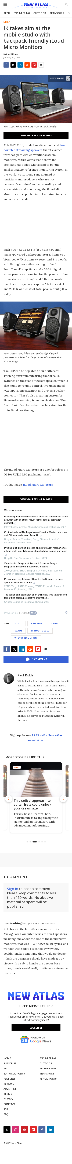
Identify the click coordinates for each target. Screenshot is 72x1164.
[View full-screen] (68, 78)
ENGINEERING (21, 13)
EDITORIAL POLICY (14, 1073)
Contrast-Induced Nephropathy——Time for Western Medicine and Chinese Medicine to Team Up (35, 534)
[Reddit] (27, 65)
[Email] (41, 65)
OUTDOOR (39, 13)
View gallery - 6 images (36, 135)
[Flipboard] (34, 65)
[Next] (63, 798)
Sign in (12, 888)
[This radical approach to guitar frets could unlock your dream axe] (36, 779)
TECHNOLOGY (47, 1068)
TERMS (7, 1094)
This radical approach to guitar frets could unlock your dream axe (32, 804)
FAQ (5, 1114)
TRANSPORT (56, 13)
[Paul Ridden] (8, 678)
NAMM (18, 630)
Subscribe (36, 1027)
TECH (6, 13)
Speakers (36, 623)
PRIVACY (8, 1099)
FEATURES (9, 1078)
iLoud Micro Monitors (38, 484)
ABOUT (7, 1068)
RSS (5, 1109)
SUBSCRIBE (9, 1063)
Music (6, 22)
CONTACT (9, 1104)
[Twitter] (13, 65)
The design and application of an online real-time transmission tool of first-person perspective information (35, 596)
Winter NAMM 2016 (26, 638)
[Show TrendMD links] (66, 612)
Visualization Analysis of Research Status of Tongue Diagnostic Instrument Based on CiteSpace (30, 565)
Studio (55, 623)
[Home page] (35, 6)
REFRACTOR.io (48, 1078)
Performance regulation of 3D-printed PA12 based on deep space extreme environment (33, 581)
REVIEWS (8, 1083)
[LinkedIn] (20, 65)
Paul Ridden (26, 675)
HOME (7, 1058)
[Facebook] (6, 65)
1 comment (39, 659)
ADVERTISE (10, 1088)
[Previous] (8, 798)
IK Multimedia (40, 630)
